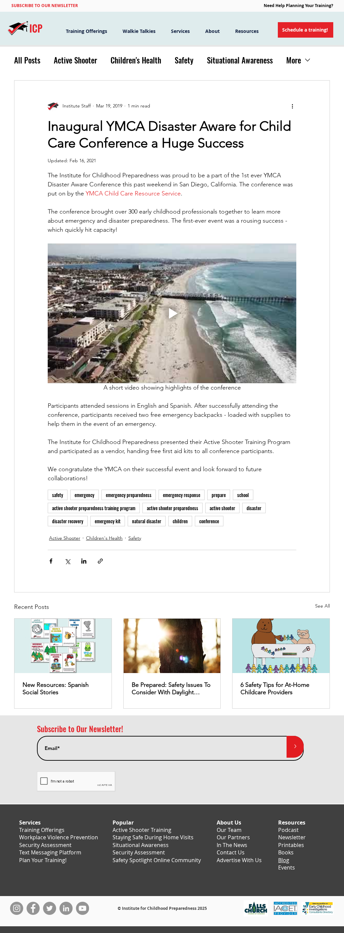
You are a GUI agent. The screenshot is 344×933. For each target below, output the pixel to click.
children (180, 521)
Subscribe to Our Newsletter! (80, 729)
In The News (232, 845)
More (293, 60)
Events (286, 867)
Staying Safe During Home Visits (153, 837)
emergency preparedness (129, 494)
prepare (219, 494)
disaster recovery (67, 521)
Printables (291, 845)
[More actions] (292, 106)
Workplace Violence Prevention (58, 837)
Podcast (288, 830)
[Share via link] (100, 561)
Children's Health (136, 60)
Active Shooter (75, 60)
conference (209, 521)
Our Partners (233, 837)
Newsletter (292, 837)
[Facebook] (33, 908)
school (243, 494)
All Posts (27, 60)
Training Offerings (41, 830)
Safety (184, 60)
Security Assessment (45, 845)
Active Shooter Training (142, 830)
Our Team (229, 830)
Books (286, 852)
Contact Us (231, 852)
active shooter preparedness (172, 508)
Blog (283, 860)
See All (322, 606)
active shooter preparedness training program (93, 508)
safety (57, 494)
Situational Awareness (240, 60)
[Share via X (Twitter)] (67, 561)
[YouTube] (82, 908)
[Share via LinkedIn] (84, 561)
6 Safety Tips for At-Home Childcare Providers (275, 688)
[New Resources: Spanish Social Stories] (63, 646)
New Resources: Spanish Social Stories (56, 688)
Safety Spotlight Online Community (157, 860)
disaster (254, 508)
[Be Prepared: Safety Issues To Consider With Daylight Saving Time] (172, 646)
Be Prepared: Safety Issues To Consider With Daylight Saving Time (171, 688)
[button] (44, 5)
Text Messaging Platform (50, 852)
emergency (84, 494)
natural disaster (146, 521)
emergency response (181, 494)
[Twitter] (49, 908)
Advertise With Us (239, 860)
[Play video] (172, 313)
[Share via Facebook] (51, 561)
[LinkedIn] (66, 908)
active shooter (222, 508)
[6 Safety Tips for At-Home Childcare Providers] (281, 646)
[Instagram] (16, 908)
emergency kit (108, 521)
